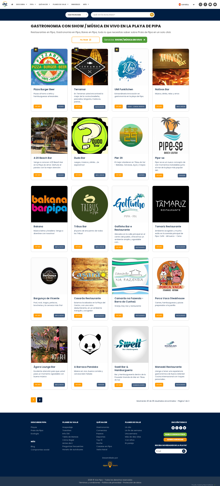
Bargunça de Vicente (46, 298)
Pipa (32, 4)
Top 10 (99, 440)
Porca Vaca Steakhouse (169, 298)
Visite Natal (101, 449)
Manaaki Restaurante (168, 367)
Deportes (100, 436)
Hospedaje (67, 427)
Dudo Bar (79, 158)
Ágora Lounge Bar (44, 367)
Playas (34, 427)
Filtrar (84, 39)
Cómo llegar (68, 440)
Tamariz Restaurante (168, 226)
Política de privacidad (111, 482)
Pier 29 (119, 158)
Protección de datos (132, 482)
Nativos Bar (162, 89)
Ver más (37, 106)
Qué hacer (43, 4)
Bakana (38, 226)
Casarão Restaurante (87, 298)
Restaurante (99, 107)
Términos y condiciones (89, 482)
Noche (99, 443)
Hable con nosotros (175, 434)
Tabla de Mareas (70, 436)
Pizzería (61, 107)
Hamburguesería (139, 385)
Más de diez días (133, 436)
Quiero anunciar (175, 439)
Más (85, 4)
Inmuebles (75, 4)
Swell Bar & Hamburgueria (123, 368)
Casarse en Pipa (104, 446)
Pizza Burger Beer (44, 89)
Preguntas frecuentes (72, 446)
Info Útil (65, 433)
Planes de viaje (59, 4)
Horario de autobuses (72, 449)
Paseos (99, 433)
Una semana (131, 433)
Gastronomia (102, 427)
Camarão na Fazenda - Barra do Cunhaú (129, 300)
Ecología (35, 433)
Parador (61, 175)
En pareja (129, 443)
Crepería (142, 175)
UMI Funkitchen (124, 89)
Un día (128, 427)
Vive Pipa (99, 480)
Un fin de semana (133, 430)
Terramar (80, 89)
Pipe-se (159, 158)
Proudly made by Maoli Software (202, 485)
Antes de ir (67, 443)
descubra (20, 4)
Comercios (101, 430)
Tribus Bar (80, 226)
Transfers (66, 430)
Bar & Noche (181, 107)
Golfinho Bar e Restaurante (123, 228)
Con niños (129, 440)
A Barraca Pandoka (86, 367)
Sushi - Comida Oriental (136, 107)
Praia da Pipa (37, 430)
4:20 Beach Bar (43, 158)
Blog (33, 446)
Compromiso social (40, 449)
